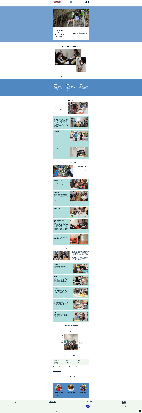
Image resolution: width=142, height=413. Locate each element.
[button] (64, 5)
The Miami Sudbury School (52, 401)
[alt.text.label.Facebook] (55, 411)
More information (124, 406)
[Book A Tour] (88, 2)
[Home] (86, 2)
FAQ (15, 402)
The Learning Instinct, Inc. (88, 401)
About (15, 401)
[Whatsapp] (54, 411)
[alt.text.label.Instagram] (56, 411)
